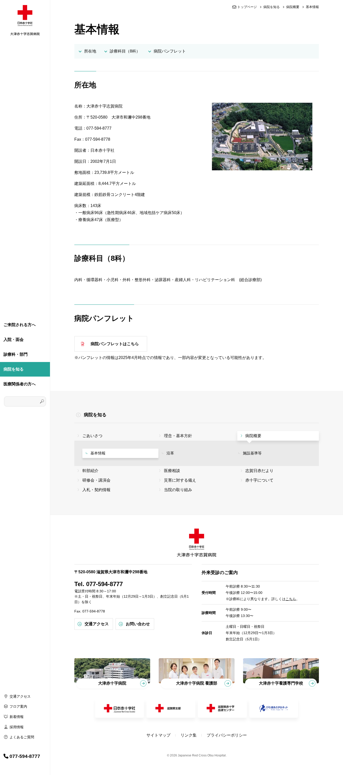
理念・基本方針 (178, 436)
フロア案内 (18, 706)
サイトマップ (158, 735)
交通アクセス (20, 696)
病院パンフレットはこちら (115, 344)
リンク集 (189, 735)
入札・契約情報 (96, 490)
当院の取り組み (178, 490)
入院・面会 (14, 339)
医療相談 (172, 471)
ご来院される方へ (20, 325)
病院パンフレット (170, 51)
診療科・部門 (16, 354)
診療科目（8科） (125, 51)
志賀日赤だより (259, 471)
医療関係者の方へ (20, 384)
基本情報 (97, 453)
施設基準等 (252, 453)
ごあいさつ (92, 436)
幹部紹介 (90, 471)
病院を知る (14, 369)
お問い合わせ (138, 624)
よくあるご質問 (22, 737)
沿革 (170, 453)
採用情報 (17, 727)
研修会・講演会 (96, 480)
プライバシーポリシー (227, 735)
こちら (290, 599)
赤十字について (259, 480)
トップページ (246, 7)
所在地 (90, 51)
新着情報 (17, 717)
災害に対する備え (180, 480)
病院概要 (292, 7)
